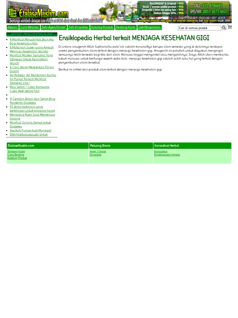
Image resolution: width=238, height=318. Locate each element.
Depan (12, 27)
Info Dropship (78, 27)
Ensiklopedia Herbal (167, 154)
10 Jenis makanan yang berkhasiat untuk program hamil (32, 109)
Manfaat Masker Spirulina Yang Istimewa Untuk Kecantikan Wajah (31, 59)
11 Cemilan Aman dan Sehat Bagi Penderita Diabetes (32, 101)
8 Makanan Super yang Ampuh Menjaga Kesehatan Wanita (32, 49)
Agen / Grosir (98, 151)
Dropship (95, 154)
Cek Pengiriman (149, 27)
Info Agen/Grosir (54, 27)
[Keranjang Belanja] (229, 26)
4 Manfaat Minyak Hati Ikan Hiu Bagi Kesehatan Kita (32, 41)
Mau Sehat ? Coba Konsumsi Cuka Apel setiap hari (29, 89)
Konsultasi (160, 151)
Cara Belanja (29, 27)
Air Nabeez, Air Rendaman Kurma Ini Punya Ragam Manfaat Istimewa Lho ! (33, 79)
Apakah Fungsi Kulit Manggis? (31, 130)
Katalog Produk (102, 27)
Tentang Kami (125, 27)
